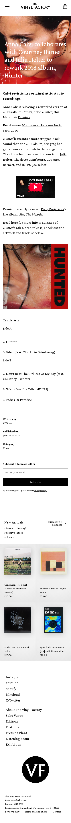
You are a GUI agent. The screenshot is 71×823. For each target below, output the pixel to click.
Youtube (12, 683)
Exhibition (13, 744)
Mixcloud (13, 694)
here (14, 222)
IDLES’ (26, 165)
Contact (57, 811)
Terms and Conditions (36, 811)
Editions (12, 721)
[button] (11, 6)
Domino (24, 117)
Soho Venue (14, 715)
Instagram (14, 677)
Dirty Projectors (52, 209)
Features (12, 727)
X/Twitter (13, 700)
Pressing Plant (16, 733)
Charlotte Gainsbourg (29, 159)
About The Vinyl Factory (24, 710)
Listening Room (17, 739)
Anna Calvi (10, 107)
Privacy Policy (12, 811)
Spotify (11, 689)
